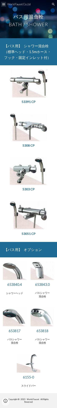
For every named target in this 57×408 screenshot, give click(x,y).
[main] (28, 19)
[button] (3, 4)
